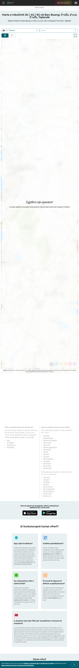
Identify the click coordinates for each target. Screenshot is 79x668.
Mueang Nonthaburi (50, 440)
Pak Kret (46, 454)
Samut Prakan (48, 438)
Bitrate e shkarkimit (11, 35)
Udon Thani (47, 443)
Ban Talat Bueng (49, 489)
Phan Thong (47, 494)
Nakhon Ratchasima (50, 447)
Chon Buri (46, 445)
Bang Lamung (48, 487)
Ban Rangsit (47, 468)
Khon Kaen (47, 463)
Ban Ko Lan (47, 496)
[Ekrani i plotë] (75, 35)
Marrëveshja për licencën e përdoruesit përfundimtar (17, 665)
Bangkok (46, 436)
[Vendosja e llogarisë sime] (75, 3)
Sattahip (46, 484)
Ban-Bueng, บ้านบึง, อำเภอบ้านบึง (23, 437)
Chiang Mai (47, 450)
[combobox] (20, 30)
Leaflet (4, 370)
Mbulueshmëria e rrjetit (5, 35)
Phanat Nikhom (48, 491)
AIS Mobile (10, 447)
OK (74, 664)
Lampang (46, 461)
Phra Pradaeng (48, 459)
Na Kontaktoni (52, 598)
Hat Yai (45, 452)
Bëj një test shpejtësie (63, 3)
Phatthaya (46, 482)
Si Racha (46, 457)
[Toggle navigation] (3, 3)
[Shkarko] (30, 513)
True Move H (11, 445)
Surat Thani (47, 466)
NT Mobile (10, 443)
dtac (8, 440)
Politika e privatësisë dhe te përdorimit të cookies (39, 663)
